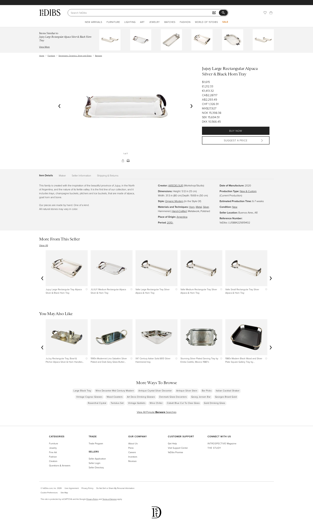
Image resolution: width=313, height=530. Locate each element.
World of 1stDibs (206, 22)
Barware (98, 55)
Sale (225, 22)
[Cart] (270, 12)
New (234, 207)
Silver (206, 207)
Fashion (185, 22)
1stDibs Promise (175, 452)
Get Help (172, 443)
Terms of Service (109, 499)
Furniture (113, 22)
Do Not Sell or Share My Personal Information (115, 488)
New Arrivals (93, 22)
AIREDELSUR (175, 185)
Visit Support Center (178, 447)
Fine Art (53, 452)
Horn (192, 207)
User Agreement (72, 488)
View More (44, 46)
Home (41, 55)
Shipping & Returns (107, 175)
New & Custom (248, 191)
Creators (53, 461)
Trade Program (96, 443)
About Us (133, 443)
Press (131, 447)
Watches (169, 22)
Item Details (46, 175)
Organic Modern (174, 201)
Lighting (130, 22)
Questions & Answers (59, 465)
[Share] (123, 160)
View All (43, 245)
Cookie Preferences (49, 492)
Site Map (64, 492)
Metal (199, 207)
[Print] (128, 160)
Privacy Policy (87, 488)
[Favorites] (265, 12)
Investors (132, 456)
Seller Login (94, 463)
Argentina (182, 217)
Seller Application (97, 458)
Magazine (222, 443)
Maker (62, 175)
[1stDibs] (49, 12)
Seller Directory (96, 467)
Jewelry (154, 22)
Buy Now (235, 131)
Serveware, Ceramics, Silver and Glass (75, 55)
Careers (132, 452)
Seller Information (81, 175)
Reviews (132, 461)
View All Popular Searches (156, 412)
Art (142, 22)
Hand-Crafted (179, 211)
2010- (170, 222)
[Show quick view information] (86, 289)
